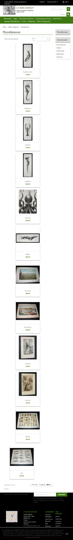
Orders (58, 48)
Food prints (57, 18)
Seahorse (27, 108)
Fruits (24, 21)
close (66, 534)
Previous (34, 485)
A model (27, 364)
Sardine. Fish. (27, 72)
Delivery (57, 516)
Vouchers (59, 57)
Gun (22, 473)
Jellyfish (28, 181)
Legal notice (58, 519)
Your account (62, 40)
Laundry (28, 400)
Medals (27, 437)
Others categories (43, 21)
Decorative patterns (26, 18)
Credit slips (60, 51)
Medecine (31, 21)
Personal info (61, 45)
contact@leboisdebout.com (32, 526)
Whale (28, 254)
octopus (28, 218)
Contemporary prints (43, 18)
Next (49, 485)
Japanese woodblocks (11, 21)
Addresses (60, 54)
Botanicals (7, 18)
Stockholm (27, 327)
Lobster (28, 145)
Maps (15, 18)
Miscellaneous (62, 32)
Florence (28, 291)
